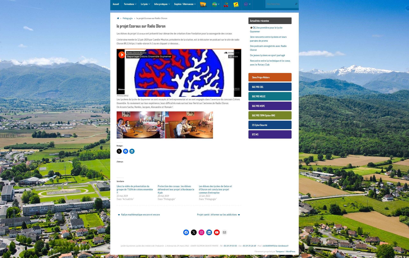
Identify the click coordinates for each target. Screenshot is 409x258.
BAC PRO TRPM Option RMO (263, 115)
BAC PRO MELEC (258, 96)
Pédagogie (128, 18)
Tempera (280, 251)
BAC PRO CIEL (257, 86)
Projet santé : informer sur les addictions (217, 214)
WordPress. (291, 251)
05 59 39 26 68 (249, 246)
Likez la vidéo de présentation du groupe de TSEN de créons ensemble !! (135, 189)
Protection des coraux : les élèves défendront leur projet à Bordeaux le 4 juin (176, 189)
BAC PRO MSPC (258, 105)
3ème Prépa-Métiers (261, 77)
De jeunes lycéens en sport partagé (267, 55)
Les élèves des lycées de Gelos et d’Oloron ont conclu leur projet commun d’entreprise (215, 189)
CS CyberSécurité (259, 124)
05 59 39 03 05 (230, 246)
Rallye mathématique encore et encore (140, 214)
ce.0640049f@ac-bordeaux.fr (275, 246)
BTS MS (255, 134)
